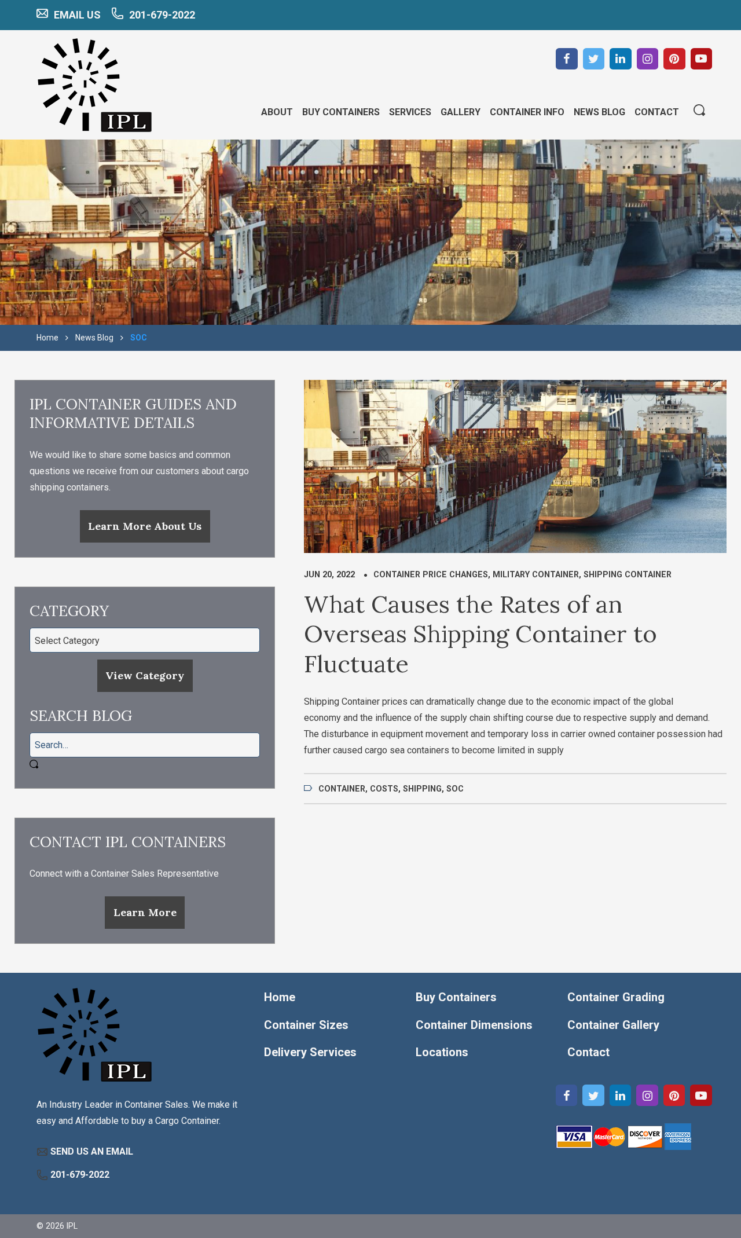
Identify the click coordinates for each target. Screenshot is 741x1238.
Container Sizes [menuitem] (306, 1025)
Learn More (145, 912)
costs (384, 788)
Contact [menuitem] (656, 112)
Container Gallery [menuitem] (613, 1025)
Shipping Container (628, 574)
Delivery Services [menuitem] (310, 1052)
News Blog (94, 337)
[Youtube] (702, 59)
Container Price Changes (430, 574)
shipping (422, 788)
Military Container (536, 574)
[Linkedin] (621, 59)
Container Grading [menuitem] (616, 997)
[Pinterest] (674, 59)
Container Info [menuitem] (527, 112)
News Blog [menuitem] (599, 112)
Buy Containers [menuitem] (341, 112)
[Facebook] (567, 59)
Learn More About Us (144, 526)
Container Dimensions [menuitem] (474, 1025)
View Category (144, 675)
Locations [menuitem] (442, 1052)
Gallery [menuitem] (460, 112)
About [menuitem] (277, 112)
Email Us (77, 15)
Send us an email (91, 1151)
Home (47, 337)
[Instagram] (648, 59)
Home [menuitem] (279, 997)
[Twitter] (594, 59)
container (341, 788)
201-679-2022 (162, 15)
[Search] (699, 111)
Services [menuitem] (410, 112)
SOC (455, 788)
